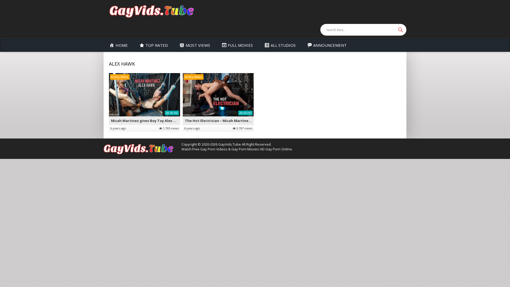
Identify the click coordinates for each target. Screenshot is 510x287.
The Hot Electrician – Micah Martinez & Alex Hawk (229, 120)
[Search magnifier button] (400, 29)
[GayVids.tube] (151, 11)
